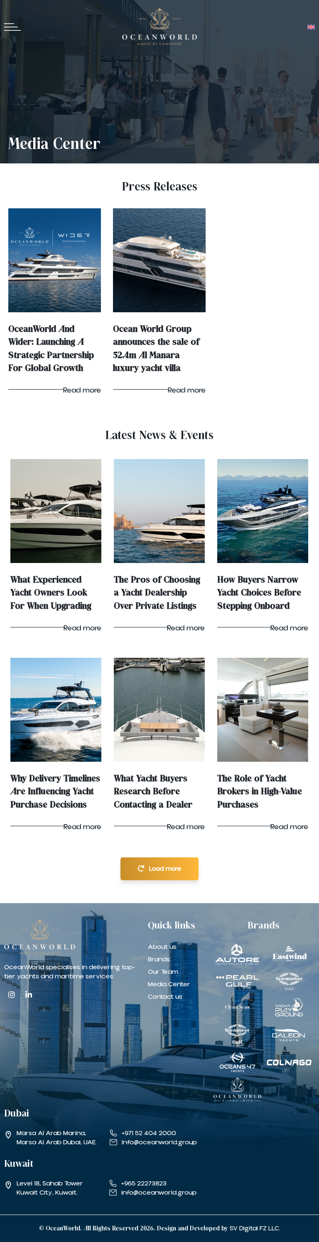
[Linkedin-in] (28, 994)
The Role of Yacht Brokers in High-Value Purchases (259, 792)
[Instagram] (11, 994)
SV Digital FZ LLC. (255, 1228)
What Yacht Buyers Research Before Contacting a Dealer (153, 792)
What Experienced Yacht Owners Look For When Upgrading (50, 593)
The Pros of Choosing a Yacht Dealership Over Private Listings (157, 593)
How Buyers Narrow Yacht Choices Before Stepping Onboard (259, 593)
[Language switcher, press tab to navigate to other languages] (309, 26)
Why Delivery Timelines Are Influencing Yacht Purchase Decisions (55, 792)
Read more (82, 390)
